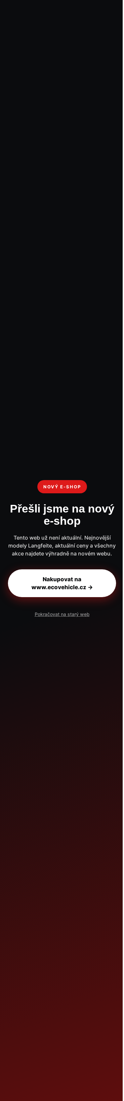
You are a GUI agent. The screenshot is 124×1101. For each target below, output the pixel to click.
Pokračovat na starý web (62, 614)
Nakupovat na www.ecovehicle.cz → (62, 583)
